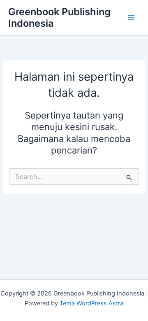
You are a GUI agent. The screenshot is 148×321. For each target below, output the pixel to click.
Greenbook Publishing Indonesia (59, 17)
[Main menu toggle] (131, 17)
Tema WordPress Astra (91, 303)
